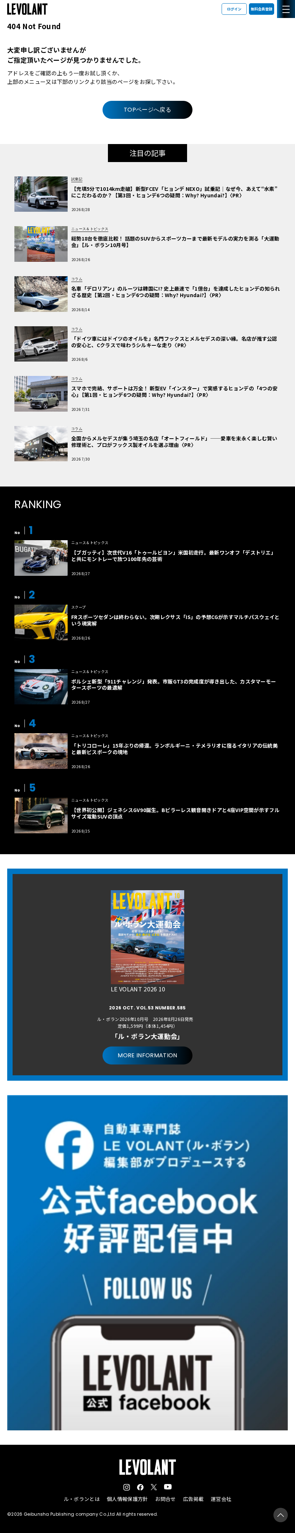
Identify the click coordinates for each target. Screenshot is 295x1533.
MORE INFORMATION (147, 1055)
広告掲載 (193, 1498)
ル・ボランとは (82, 1498)
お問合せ (165, 1498)
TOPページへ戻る (147, 110)
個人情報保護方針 (127, 1498)
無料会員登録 (261, 9)
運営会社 (221, 1498)
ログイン (234, 9)
